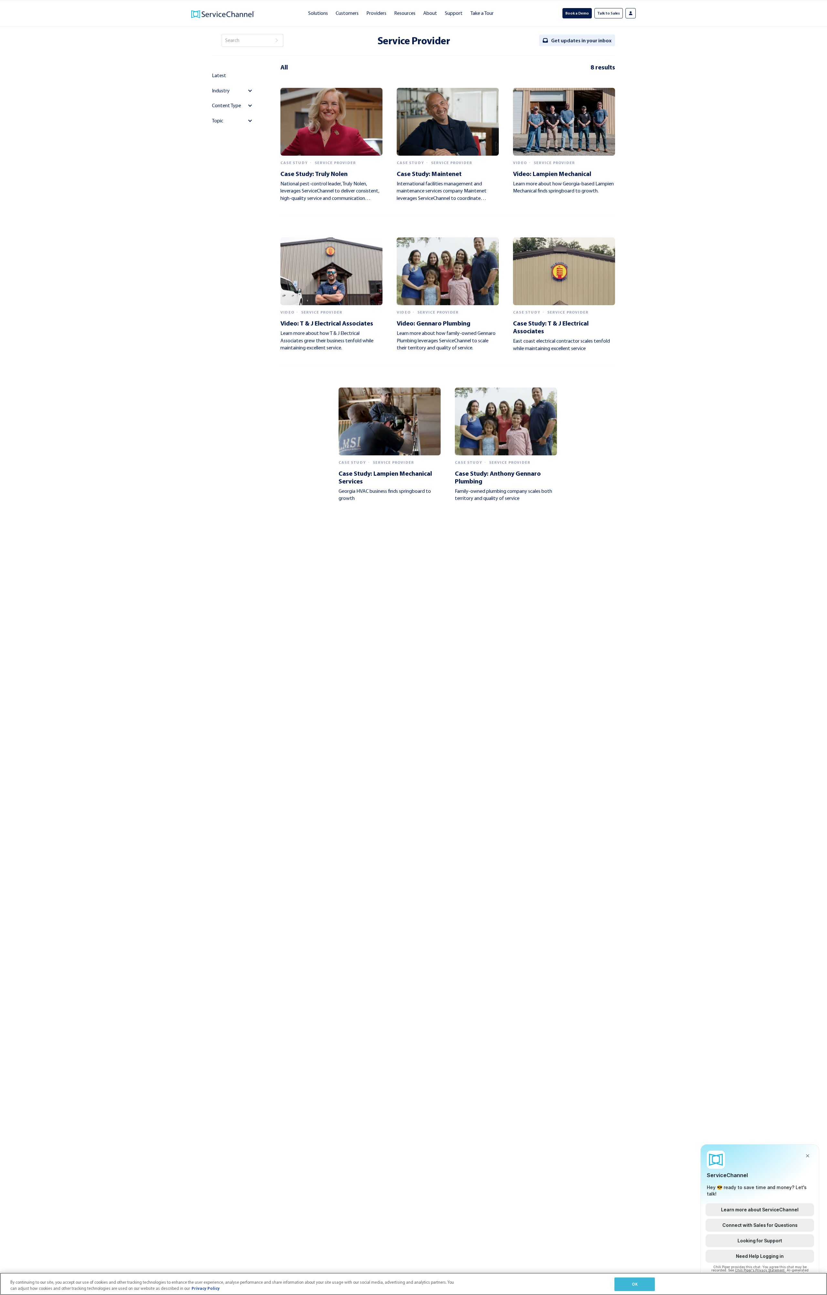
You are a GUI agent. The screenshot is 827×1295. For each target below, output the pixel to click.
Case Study (294, 163)
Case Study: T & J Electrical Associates (551, 327)
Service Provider (335, 163)
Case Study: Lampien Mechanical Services (385, 477)
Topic (217, 120)
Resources (404, 13)
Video (520, 163)
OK (635, 1284)
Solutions (318, 13)
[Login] (630, 13)
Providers (376, 13)
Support (454, 13)
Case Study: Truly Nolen (314, 174)
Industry (221, 91)
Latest (219, 75)
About (430, 13)
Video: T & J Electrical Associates (326, 323)
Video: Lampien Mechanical (552, 174)
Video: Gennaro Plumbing (433, 323)
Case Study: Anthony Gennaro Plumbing (498, 477)
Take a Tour (482, 13)
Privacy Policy (206, 1288)
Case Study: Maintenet (429, 174)
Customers (347, 13)
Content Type (226, 105)
